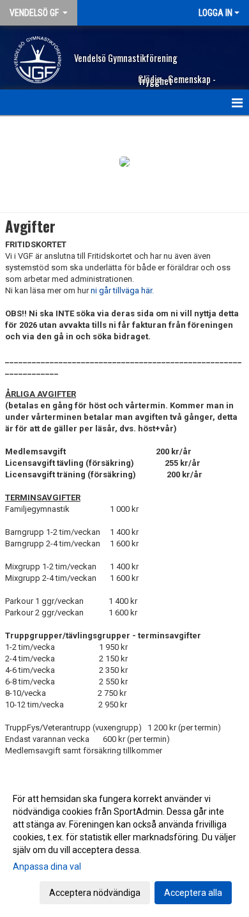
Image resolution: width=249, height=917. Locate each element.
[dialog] (124, 845)
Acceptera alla (193, 893)
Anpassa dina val (47, 866)
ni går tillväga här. (122, 290)
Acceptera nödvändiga (94, 893)
